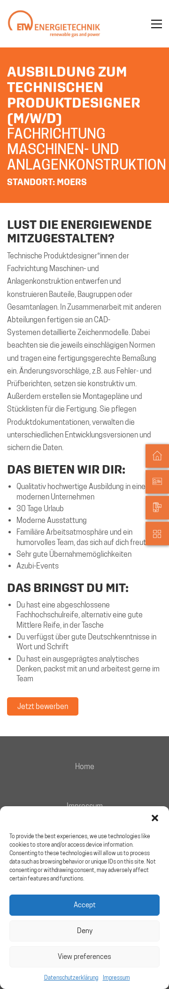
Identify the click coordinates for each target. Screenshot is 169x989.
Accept (85, 905)
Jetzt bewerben (42, 706)
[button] (155, 818)
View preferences (84, 956)
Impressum (116, 977)
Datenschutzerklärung (71, 977)
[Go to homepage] (54, 23)
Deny (84, 931)
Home (84, 766)
